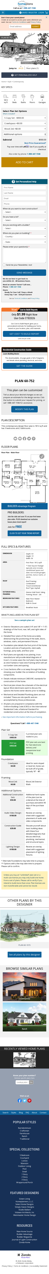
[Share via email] (15, 438)
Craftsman (24, 1130)
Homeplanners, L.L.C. (25, 1201)
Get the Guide (25, 366)
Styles (13, 1112)
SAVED (25, 12)
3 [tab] (28, 66)
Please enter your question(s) (16, 246)
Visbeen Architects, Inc (24, 1212)
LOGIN (41, 12)
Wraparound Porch (24, 1182)
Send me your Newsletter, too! (19, 265)
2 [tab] (24, 66)
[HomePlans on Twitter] (24, 1101)
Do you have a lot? (11, 217)
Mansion (24, 1163)
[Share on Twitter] (29, 438)
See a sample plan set (25, 620)
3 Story (25, 1179)
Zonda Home (24, 1242)
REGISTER (32, 12)
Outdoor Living (24, 1166)
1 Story (25, 1174)
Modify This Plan (24, 409)
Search (5, 1112)
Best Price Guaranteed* (35, 143)
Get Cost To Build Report (24, 334)
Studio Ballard (25, 1209)
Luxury (24, 1160)
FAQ (27, 1112)
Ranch (24, 1136)
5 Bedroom (24, 1155)
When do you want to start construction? (20, 208)
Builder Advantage (24, 1234)
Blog (21, 1112)
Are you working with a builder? (16, 225)
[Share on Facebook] (24, 438)
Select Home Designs (24, 1204)
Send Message (24, 272)
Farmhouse (24, 1133)
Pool (24, 1169)
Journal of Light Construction (24, 1239)
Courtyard (24, 1158)
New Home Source (24, 1231)
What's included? (9, 114)
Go (31, 1082)
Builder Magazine (24, 1237)
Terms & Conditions (19, 22)
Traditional (24, 1139)
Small (24, 1171)
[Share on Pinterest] (33, 438)
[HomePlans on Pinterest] (29, 1101)
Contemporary (18, 82)
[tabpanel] (24, 48)
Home (3, 82)
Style (9, 82)
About (34, 1112)
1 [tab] (21, 66)
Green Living (24, 1199)
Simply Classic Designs (24, 1207)
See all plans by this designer (24, 954)
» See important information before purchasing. (21, 717)
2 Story (25, 1177)
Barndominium (24, 1128)
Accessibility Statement (38, 1266)
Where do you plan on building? (17, 233)
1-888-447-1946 (24, 8)
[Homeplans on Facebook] (19, 1101)
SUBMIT (35, 26)
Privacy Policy (35, 22)
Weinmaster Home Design (24, 1215)
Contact (43, 1112)
